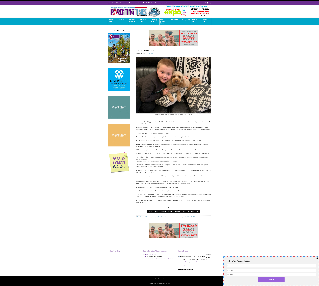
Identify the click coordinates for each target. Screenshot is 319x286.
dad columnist (161, 217)
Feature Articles (110, 20)
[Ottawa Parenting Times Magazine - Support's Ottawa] (191, 255)
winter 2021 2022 (191, 217)
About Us (111, 3)
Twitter (163, 211)
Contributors (150, 3)
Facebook (150, 211)
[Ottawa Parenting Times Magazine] (134, 11)
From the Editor (204, 20)
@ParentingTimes (203, 259)
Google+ (157, 211)
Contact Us (141, 3)
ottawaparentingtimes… (198, 263)
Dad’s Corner (174, 20)
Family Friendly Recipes (162, 21)
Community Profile (153, 20)
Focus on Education (132, 20)
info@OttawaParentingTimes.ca (154, 256)
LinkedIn (177, 211)
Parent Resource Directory (163, 3)
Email (198, 211)
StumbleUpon (185, 211)
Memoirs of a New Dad (171, 217)
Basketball (148, 217)
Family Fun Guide (143, 20)
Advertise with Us (121, 3)
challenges (154, 217)
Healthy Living (185, 20)
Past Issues (132, 3)
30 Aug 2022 (208, 254)
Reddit (193, 211)
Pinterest (170, 211)
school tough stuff (181, 217)
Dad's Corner (140, 217)
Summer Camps (194, 20)
